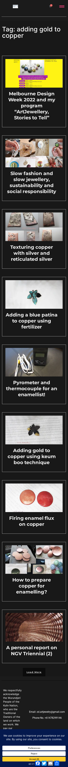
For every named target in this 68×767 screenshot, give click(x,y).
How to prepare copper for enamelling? (31, 586)
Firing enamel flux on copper (31, 521)
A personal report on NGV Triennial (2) (31, 651)
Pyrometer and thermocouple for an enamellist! (31, 388)
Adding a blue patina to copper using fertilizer (32, 321)
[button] (34, 672)
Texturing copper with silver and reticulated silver (31, 253)
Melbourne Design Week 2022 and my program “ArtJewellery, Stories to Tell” (31, 106)
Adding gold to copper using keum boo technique (32, 456)
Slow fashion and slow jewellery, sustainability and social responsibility (31, 182)
